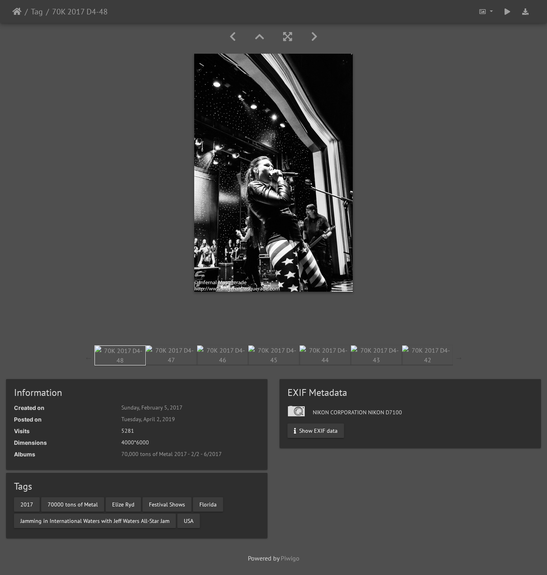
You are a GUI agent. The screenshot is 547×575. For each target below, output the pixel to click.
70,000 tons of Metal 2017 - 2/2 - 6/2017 (171, 454)
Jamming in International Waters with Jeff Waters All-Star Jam (94, 520)
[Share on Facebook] (273, 323)
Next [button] (459, 357)
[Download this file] (525, 11)
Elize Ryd (123, 504)
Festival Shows (167, 504)
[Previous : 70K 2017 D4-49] (232, 36)
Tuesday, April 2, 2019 (148, 419)
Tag (37, 11)
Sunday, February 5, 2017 (152, 407)
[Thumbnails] (259, 36)
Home (17, 12)
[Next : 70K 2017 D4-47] (314, 36)
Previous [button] (88, 357)
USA (188, 520)
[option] (120, 355)
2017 (26, 504)
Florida (208, 504)
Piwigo (290, 558)
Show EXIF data (318, 430)
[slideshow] (507, 11)
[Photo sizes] (485, 11)
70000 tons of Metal (73, 504)
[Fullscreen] (288, 36)
